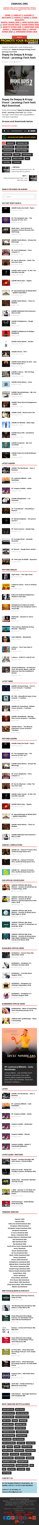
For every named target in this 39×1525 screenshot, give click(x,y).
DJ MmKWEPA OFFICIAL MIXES (13, 1004)
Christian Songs (8, 1435)
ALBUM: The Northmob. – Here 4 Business (23, 469)
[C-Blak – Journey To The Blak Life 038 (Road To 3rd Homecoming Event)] (6, 1194)
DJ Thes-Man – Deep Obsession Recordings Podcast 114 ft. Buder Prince (24, 1351)
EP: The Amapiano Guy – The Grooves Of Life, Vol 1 (22, 219)
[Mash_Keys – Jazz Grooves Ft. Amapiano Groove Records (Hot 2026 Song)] (6, 232)
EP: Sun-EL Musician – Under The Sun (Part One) (23, 261)
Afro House (20, 1409)
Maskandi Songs (22, 1465)
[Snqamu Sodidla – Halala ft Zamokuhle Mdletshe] (6, 1148)
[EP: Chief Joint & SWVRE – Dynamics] (6, 563)
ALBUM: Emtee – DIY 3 (19, 352)
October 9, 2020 (8, 62)
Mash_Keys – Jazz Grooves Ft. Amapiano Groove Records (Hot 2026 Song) (23, 230)
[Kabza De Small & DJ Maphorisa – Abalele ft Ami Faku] (6, 599)
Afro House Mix (8, 1417)
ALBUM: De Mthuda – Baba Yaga (23, 423)
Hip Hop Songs (8, 1458)
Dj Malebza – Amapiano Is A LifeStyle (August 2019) (21, 994)
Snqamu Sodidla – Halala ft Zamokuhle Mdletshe (21, 1145)
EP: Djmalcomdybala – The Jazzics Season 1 (24, 520)
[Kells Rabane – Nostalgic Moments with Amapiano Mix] (6, 1398)
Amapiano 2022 (8, 1424)
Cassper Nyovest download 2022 (19, 1237)
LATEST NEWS (7, 681)
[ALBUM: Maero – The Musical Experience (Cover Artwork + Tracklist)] (6, 731)
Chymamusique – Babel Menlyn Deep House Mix (23, 1202)
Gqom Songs (30, 1450)
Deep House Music (9, 1443)
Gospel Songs (7, 1450)
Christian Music (22, 1432)
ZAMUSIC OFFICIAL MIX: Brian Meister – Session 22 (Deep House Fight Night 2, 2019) (24, 912)
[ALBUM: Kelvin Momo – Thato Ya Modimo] (6, 305)
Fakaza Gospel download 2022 (19, 1271)
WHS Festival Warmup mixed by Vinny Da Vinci (23, 1296)
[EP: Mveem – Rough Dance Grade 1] (6, 553)
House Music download (19, 1278)
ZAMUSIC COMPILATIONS (12, 845)
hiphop (5, 1454)
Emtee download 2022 (19, 1251)
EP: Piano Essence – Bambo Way (23, 529)
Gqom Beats (19, 1450)
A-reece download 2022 (19, 1233)
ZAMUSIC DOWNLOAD (9, 47)
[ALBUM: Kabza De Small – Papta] (6, 212)
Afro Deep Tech (8, 1409)
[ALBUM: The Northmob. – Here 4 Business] (6, 472)
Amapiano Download (19, 1230)
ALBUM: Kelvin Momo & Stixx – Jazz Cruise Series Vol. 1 (24, 363)
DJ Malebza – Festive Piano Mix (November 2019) (23, 954)
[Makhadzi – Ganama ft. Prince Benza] (6, 621)
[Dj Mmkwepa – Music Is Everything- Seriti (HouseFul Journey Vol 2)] (6, 1012)
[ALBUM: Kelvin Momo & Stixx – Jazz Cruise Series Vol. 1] (6, 366)
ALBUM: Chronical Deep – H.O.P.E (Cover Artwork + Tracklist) (23, 687)
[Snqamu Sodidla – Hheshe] (6, 1138)
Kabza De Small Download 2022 (19, 1224)
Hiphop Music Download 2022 (19, 1264)
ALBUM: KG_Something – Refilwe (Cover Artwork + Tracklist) (23, 707)
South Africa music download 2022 (19, 1246)
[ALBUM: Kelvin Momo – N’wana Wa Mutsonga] (6, 244)
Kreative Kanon (19, 1510)
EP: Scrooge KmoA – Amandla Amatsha (22, 540)
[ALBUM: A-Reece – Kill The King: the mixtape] (6, 376)
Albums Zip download (19, 1287)
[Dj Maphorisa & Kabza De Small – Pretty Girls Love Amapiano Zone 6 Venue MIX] (6, 609)
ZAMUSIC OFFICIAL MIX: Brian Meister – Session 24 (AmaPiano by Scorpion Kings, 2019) (24, 887)
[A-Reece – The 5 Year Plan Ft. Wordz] (6, 651)
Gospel (17, 1447)
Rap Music (11, 1469)
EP (3, 1447)
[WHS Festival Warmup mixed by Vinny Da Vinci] (6, 1300)
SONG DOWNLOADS (25, 47)
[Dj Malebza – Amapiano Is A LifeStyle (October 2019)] (6, 967)
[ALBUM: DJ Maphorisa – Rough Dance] (6, 325)
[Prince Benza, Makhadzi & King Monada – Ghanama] (6, 631)
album (15, 1420)
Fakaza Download (19, 1257)
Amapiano (10, 143)
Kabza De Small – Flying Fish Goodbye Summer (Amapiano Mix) (24, 1170)
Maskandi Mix (22, 1462)
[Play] (5, 131)
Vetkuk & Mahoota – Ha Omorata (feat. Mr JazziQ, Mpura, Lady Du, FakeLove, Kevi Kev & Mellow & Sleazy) (24, 670)
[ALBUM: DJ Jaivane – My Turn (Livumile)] (6, 447)
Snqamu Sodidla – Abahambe (22, 1124)
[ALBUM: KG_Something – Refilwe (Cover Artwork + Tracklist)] (6, 710)
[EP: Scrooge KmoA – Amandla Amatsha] (6, 543)
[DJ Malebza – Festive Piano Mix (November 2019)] (6, 957)
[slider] (33, 131)
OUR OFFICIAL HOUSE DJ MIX (13, 880)
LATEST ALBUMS (8, 463)
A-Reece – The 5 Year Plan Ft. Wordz (22, 648)
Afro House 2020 (22, 1413)
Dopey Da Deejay (21, 151)
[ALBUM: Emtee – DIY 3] (6, 356)
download (7, 154)
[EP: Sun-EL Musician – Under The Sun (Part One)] (6, 264)
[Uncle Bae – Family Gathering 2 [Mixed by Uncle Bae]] (6, 1388)
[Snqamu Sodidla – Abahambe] (6, 1128)
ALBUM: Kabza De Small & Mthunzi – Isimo (24, 454)
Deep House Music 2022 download (19, 1284)
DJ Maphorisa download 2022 (19, 1262)
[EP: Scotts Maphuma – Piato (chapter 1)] (6, 254)
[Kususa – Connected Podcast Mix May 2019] (6, 1332)
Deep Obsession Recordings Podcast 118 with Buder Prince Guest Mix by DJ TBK (22, 1339)
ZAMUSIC (18, 62)
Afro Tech (6, 1420)
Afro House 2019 (8, 1413)
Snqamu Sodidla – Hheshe (21, 1134)
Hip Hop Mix (14, 1454)
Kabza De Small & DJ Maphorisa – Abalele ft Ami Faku (23, 596)
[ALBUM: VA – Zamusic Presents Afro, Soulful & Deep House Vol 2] (6, 864)
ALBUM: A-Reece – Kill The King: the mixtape (23, 373)
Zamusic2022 (19, 1221)
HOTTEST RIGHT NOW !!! (11, 203)
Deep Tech (21, 1443)
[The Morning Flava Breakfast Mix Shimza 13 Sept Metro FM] (6, 1310)
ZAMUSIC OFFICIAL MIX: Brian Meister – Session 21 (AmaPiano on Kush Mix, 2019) (24, 924)
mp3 (27, 158)
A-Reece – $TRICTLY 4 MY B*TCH (23, 657)
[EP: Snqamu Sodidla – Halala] (6, 492)
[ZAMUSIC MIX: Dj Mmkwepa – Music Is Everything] (6, 1023)
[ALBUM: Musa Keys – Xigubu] (6, 285)
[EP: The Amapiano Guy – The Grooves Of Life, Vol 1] (6, 222)
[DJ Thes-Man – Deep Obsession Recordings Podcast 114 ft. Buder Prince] (6, 1354)
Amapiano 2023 (20, 1424)
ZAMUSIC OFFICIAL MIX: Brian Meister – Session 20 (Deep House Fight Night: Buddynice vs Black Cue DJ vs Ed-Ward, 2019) (24, 937)
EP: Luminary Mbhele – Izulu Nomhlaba (21, 479)
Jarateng (7, 158)
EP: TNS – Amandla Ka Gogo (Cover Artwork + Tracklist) (24, 697)
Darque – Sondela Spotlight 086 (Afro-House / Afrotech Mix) (23, 1160)
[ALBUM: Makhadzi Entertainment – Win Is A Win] (6, 315)
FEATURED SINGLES (9, 570)
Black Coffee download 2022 (20, 1255)
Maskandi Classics (9, 1462)
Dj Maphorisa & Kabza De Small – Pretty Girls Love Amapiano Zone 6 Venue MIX (24, 606)
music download (19, 1248)
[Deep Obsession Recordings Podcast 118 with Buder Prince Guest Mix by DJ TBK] (6, 1342)
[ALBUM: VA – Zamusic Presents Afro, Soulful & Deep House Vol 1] (6, 874)
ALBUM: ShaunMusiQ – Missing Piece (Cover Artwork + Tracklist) (24, 717)
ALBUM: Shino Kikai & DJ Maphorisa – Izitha (24, 403)
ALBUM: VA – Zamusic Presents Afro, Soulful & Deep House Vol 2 (23, 861)
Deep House (7, 1439)
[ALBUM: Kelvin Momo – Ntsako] (6, 345)
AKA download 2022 (19, 1239)
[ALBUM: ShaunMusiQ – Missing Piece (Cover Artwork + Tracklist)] (6, 720)
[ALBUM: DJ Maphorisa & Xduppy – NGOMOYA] (6, 335)
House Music (27, 154)
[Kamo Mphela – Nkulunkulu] (6, 641)
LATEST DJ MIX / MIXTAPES (12, 1155)
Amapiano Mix (8, 147)
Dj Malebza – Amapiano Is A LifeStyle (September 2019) (21, 984)
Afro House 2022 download (19, 1280)
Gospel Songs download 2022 (19, 1269)
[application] (19, 131)
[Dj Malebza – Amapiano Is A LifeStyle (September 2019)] (6, 987)
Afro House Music (22, 1417)
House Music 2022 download (20, 1282)
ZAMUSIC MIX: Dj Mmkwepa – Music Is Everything (24, 1019)
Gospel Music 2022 (19, 1273)
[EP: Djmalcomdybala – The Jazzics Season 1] (6, 523)
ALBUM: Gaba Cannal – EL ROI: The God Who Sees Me (24, 271)
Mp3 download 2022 (19, 1242)
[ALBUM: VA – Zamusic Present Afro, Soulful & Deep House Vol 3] (6, 854)
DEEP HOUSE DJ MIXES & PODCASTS (15, 1291)
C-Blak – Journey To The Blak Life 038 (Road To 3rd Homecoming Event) (23, 1191)
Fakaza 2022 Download (19, 1260)
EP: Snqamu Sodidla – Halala (22, 488)
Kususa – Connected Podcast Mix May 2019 (23, 1328)
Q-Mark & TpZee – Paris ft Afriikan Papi (24, 585)
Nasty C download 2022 (19, 1235)
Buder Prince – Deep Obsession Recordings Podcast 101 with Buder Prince (24, 1363)
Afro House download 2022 (19, 1266)
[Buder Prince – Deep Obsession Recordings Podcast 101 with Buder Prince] (6, 1366)
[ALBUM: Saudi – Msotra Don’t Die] (6, 416)
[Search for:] (19, 196)
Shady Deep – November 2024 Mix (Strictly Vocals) (24, 1180)
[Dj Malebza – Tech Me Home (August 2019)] (6, 977)
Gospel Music (26, 1447)
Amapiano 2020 (22, 143)
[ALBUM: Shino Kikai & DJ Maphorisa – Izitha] (6, 406)
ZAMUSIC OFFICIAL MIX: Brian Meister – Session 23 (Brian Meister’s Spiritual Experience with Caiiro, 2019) (24, 899)
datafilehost (8, 151)
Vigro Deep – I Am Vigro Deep (22, 574)
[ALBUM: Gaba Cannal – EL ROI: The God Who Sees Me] (6, 274)
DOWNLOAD (6, 49)
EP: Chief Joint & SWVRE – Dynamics (24, 559)
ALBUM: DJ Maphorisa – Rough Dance (22, 322)
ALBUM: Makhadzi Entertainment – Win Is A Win (24, 312)
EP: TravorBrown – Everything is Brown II (23, 509)
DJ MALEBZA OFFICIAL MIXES (13, 948)
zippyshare (6, 1473)
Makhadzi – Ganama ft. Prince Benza (22, 617)
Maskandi (30, 1458)
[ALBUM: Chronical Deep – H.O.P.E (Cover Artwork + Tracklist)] (6, 690)
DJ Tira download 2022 (19, 1253)
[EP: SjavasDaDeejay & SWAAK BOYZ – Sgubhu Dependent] (6, 295)
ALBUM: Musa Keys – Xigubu (22, 281)
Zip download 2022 (19, 1244)
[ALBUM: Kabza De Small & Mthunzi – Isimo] (6, 457)
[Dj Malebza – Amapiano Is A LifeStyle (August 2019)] (6, 997)
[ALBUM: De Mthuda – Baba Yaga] (6, 427)
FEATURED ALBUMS (9, 738)
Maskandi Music (8, 1465)
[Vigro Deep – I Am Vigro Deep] (6, 578)
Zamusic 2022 (19, 1219)
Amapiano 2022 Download (19, 1226)
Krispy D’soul (17, 158)
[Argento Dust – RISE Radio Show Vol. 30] (6, 1377)
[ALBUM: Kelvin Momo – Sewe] (6, 386)
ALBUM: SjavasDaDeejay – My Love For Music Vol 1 (24, 393)
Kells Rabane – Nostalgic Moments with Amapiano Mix (24, 1395)
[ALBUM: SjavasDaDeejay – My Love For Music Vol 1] (6, 396)
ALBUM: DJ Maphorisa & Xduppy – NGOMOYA (23, 332)
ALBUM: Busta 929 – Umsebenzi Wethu (23, 434)
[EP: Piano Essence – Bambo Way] (6, 533)
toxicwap (16, 162)
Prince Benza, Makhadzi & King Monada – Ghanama (23, 628)
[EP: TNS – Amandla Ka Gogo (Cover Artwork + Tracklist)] (6, 700)
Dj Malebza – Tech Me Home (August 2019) (22, 974)
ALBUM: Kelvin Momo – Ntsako (22, 341)
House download (20, 1275)
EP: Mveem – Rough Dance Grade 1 (24, 549)
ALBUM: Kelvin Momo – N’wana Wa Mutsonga (24, 241)
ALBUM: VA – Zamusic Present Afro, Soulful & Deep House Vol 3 (24, 850)
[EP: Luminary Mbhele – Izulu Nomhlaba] (6, 482)
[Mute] (29, 131)
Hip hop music (25, 1454)
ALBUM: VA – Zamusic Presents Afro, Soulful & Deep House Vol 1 (23, 871)
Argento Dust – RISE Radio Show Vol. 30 (23, 1374)
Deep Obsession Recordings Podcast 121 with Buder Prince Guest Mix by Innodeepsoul (22, 1317)
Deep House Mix (18, 1439)
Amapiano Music (21, 147)
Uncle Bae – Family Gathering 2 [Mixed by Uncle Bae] (23, 1384)
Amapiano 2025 (8, 1428)
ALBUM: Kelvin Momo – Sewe (22, 382)
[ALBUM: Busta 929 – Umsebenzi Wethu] (6, 437)
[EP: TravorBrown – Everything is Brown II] (6, 513)
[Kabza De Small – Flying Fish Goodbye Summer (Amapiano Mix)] (6, 1173)
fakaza (17, 154)
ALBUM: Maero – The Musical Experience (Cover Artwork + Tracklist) (22, 728)
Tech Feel (7, 162)
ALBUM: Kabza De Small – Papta (23, 208)
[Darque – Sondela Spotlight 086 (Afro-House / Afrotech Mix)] (6, 1163)
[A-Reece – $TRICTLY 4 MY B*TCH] (6, 661)
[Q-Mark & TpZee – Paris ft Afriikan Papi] (6, 588)
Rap (4, 1469)
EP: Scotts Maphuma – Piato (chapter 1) (22, 251)
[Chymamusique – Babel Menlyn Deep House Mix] (6, 1206)
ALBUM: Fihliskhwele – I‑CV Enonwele (21, 499)
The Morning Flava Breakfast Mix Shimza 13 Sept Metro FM (23, 1306)
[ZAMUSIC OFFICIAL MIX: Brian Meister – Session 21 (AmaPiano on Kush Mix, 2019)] (6, 926)
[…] (19, 1082)
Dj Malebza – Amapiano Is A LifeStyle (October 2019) (21, 964)
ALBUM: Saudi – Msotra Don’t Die (23, 412)
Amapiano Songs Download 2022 (19, 1228)
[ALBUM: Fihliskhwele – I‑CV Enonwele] (6, 503)
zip (28, 1469)
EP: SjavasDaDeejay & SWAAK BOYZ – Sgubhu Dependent (24, 292)
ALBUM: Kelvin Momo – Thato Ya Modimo (23, 302)
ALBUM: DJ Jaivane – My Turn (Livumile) (22, 444)
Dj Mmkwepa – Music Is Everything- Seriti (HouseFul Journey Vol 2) (24, 1009)
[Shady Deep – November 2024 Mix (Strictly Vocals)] (6, 1184)
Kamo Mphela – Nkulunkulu (21, 637)
